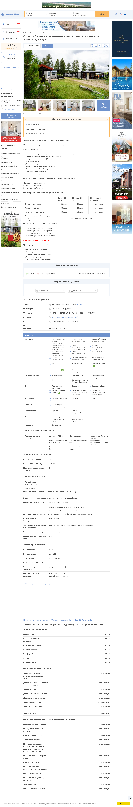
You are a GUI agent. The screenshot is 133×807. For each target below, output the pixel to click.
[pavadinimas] (92, 45)
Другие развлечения (8, 207)
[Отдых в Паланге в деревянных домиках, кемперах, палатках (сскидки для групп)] (66, 74)
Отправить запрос (11, 116)
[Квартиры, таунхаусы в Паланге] (11, 131)
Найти (102, 14)
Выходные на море (13, 24)
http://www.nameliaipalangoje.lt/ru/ (65, 317)
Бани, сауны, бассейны (9, 166)
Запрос (47, 46)
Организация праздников (10, 192)
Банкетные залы (7, 181)
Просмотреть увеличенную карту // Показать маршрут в (58, 620)
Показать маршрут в (9, 89)
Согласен (123, 803)
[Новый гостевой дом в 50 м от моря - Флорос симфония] (66, 26)
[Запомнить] (107, 45)
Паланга (38, 32)
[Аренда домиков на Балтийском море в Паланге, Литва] (122, 74)
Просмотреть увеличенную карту (11, 68)
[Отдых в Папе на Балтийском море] (66, 5)
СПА (2, 170)
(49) (16, 48)
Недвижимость (6, 196)
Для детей (5, 203)
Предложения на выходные (7, 158)
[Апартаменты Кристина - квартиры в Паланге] (122, 218)
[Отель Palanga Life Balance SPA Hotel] (122, 39)
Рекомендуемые (11, 39)
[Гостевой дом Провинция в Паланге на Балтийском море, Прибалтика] (122, 146)
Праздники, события (8, 188)
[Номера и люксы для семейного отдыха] (122, 182)
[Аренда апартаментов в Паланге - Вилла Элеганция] (122, 110)
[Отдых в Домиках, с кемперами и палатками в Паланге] (11, 229)
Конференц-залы (7, 185)
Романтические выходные (10, 153)
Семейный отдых (7, 162)
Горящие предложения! (12, 32)
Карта (79, 304)
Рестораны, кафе (7, 177)
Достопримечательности (10, 173)
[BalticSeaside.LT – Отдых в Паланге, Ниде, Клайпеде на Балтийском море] (10, 14)
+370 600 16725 (9, 109)
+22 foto (103, 107)
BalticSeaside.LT (28, 32)
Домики (45, 32)
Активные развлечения (9, 200)
